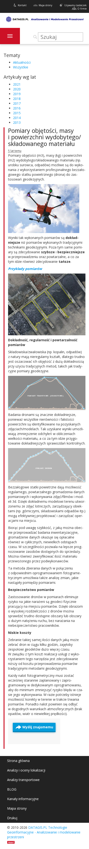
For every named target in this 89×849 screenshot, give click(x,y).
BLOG (11, 789)
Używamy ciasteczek (75, 5)
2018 (17, 98)
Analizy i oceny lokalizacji (26, 770)
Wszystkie (20, 67)
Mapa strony (45, 5)
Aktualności (22, 62)
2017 (17, 103)
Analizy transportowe (23, 779)
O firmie (82, 8)
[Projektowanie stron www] (12, 841)
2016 (17, 108)
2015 (17, 113)
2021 (17, 84)
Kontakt (22, 5)
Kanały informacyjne (23, 799)
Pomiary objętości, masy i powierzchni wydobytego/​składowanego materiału (44, 137)
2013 (17, 122)
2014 (17, 117)
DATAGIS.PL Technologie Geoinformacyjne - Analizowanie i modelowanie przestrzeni (43, 832)
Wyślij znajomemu (37, 727)
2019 (17, 94)
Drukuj (12, 818)
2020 (17, 89)
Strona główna (18, 760)
